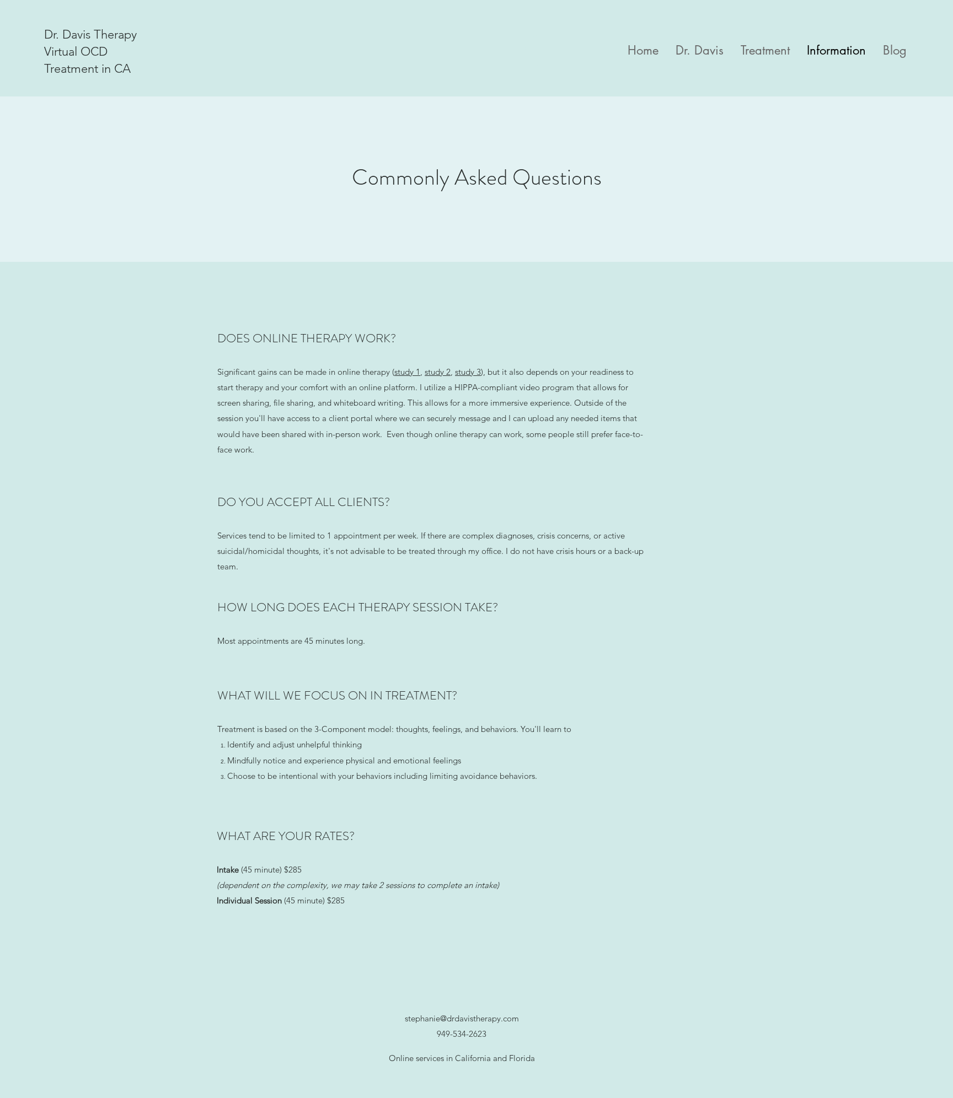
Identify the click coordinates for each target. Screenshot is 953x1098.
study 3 (468, 372)
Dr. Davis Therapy (90, 34)
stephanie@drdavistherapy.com (462, 1018)
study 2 (438, 372)
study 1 (407, 372)
